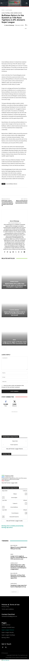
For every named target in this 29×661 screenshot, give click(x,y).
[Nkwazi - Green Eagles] (14, 495)
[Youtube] (24, 251)
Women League (18, 12)
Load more (14, 591)
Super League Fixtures (8, 630)
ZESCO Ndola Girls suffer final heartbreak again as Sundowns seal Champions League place (14, 285)
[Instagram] (7, 251)
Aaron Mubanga (10, 25)
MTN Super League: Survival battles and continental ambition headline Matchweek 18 (7, 203)
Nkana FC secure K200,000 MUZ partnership (19, 548)
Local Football (8, 10)
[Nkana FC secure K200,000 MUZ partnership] (5, 547)
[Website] (18, 251)
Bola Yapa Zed (14, 545)
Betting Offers (6, 637)
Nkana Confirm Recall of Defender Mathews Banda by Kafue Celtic (21, 202)
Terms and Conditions (8, 609)
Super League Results (8, 632)
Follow (14, 400)
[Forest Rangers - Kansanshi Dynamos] (14, 514)
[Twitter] (16, 251)
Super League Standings (8, 635)
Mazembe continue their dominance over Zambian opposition (18, 576)
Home (3, 10)
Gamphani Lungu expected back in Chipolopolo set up (18, 586)
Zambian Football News (8, 627)
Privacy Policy (5, 606)
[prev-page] (3, 349)
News (12, 12)
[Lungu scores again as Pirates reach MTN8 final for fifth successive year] (14, 332)
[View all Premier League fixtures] (14, 449)
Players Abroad (14, 309)
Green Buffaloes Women (11, 183)
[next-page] (5, 349)
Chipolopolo (14, 583)
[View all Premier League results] (14, 521)
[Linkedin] (10, 251)
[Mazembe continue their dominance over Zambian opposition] (5, 576)
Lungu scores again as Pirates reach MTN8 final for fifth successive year (15, 342)
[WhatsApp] (21, 251)
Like (6, 400)
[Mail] (13, 251)
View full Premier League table (9, 483)
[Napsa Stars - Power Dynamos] (14, 443)
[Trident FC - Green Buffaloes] (14, 504)
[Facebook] (4, 251)
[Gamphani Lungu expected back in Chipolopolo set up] (5, 585)
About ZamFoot (6, 625)
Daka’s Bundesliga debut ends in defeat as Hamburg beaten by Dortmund (14, 313)
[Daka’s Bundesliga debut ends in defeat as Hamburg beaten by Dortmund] (14, 303)
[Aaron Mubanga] (3, 25)
